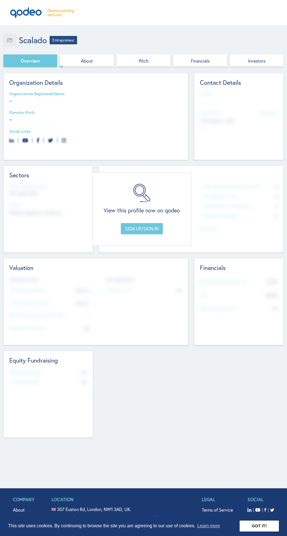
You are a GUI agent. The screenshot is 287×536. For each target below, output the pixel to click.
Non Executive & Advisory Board (232, 186)
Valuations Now (24, 279)
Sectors (16, 205)
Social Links (20, 131)
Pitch (144, 61)
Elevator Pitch (21, 112)
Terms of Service (217, 510)
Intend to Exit (118, 290)
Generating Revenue (217, 308)
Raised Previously (25, 372)
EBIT (203, 295)
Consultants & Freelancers (227, 206)
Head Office (210, 112)
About (87, 61)
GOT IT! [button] (259, 526)
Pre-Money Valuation (28, 290)
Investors (256, 61)
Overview (30, 61)
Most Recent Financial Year (224, 282)
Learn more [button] (208, 525)
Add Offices (268, 113)
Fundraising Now (24, 382)
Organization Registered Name (36, 93)
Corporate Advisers (221, 216)
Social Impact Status (28, 186)
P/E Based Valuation (27, 328)
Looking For (208, 228)
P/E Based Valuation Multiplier (36, 315)
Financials (200, 61)
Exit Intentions (120, 279)
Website (207, 93)
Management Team (221, 196)
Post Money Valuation (29, 303)
